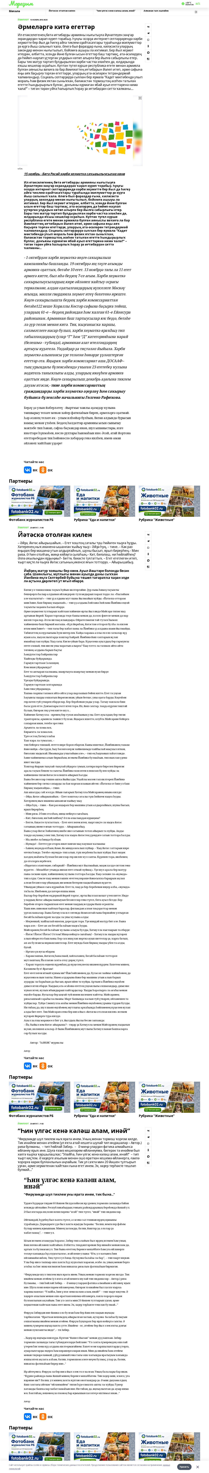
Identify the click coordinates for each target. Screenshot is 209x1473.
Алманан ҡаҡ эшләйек (156, 11)
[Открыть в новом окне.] (31, 469)
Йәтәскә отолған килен (62, 11)
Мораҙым (21, 3)
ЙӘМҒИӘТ (23, 19)
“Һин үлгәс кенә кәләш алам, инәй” (115, 11)
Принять (184, 1466)
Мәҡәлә (14, 11)
